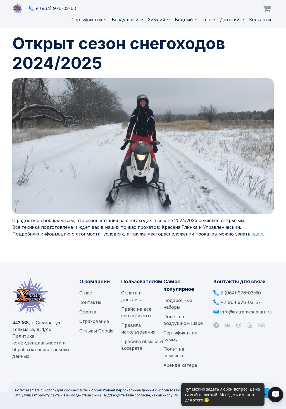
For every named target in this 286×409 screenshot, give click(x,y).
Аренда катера (180, 365)
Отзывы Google (96, 331)
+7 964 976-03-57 (240, 302)
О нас (85, 293)
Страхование (94, 321)
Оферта (87, 312)
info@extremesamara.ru (246, 312)
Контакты (260, 19)
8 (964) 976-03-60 (56, 8)
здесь (258, 234)
